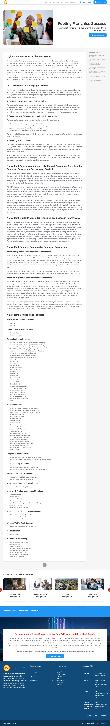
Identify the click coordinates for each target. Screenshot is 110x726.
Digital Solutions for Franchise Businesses (96, 56)
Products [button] (66, 2)
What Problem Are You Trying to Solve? (97, 60)
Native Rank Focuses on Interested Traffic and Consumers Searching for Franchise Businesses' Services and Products (97, 66)
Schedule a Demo (101, 2)
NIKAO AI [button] (59, 2)
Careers (59, 678)
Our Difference (61, 674)
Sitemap (59, 684)
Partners (59, 676)
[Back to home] (10, 2)
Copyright (103, 716)
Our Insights (60, 680)
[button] (55, 611)
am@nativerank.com (101, 704)
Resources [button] (60, 682)
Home (46, 2)
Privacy (89, 716)
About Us (59, 672)
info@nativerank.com (101, 693)
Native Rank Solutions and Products (95, 81)
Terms (95, 716)
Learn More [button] (73, 2)
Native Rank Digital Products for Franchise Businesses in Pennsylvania (97, 73)
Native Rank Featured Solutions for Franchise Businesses (97, 77)
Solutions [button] (52, 2)
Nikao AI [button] (33, 676)
